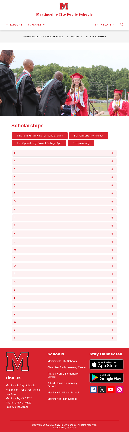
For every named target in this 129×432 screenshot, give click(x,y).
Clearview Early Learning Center (67, 367)
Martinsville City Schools (62, 361)
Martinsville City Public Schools (43, 36)
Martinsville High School (62, 398)
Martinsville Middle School (63, 392)
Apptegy (71, 427)
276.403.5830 (19, 406)
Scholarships (98, 36)
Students (76, 36)
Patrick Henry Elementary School (63, 375)
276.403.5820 (23, 402)
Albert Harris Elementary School (62, 384)
